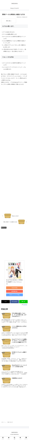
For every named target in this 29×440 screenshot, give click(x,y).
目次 (7, 20)
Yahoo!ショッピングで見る (14, 294)
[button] (26, 283)
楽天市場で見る (14, 291)
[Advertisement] (14, 149)
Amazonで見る (14, 287)
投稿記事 (4, 227)
